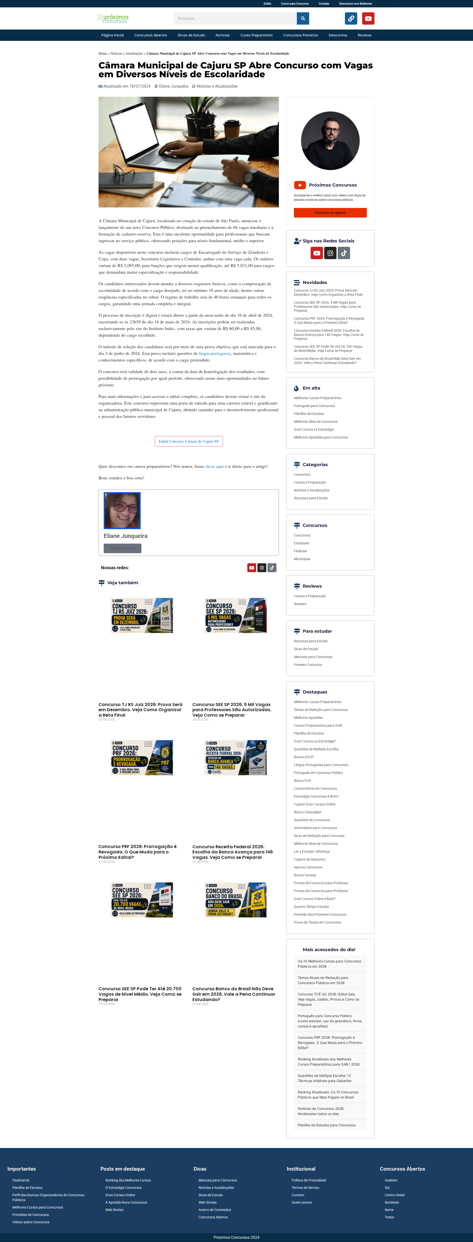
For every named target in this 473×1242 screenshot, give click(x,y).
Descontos (338, 35)
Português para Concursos (314, 406)
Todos (389, 1217)
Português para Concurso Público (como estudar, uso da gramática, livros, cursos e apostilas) (330, 1021)
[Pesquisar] (303, 18)
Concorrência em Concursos (315, 788)
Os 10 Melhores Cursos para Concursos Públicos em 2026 (329, 963)
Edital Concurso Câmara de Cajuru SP (189, 441)
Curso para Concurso (295, 3)
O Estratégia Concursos (123, 1188)
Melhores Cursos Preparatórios (317, 398)
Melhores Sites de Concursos (316, 422)
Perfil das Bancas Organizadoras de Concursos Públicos (48, 1197)
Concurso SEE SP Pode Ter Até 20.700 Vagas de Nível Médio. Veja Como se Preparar (140, 994)
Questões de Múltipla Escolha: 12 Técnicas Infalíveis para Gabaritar (325, 1078)
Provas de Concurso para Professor (321, 883)
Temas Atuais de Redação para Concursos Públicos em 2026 (323, 980)
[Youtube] (368, 18)
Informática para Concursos (315, 828)
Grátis (267, 3)
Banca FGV (302, 781)
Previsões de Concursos (30, 1215)
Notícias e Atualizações (127, 53)
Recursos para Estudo (311, 498)
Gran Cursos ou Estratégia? (315, 741)
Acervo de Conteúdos (215, 1210)
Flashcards (20, 1180)
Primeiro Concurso (308, 665)
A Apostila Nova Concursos (126, 1202)
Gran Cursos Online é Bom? (315, 899)
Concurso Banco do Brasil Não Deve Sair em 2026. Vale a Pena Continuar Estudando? (233, 994)
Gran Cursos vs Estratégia (314, 429)
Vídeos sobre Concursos (30, 1222)
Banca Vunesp (305, 875)
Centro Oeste (395, 1195)
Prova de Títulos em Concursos (317, 922)
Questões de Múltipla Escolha (316, 749)
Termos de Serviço (305, 1188)
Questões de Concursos (312, 820)
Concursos (302, 474)
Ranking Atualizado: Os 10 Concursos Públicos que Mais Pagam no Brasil (328, 1094)
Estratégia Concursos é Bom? (316, 796)
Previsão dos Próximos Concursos (320, 914)
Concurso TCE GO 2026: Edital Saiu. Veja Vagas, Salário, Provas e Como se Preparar (328, 999)
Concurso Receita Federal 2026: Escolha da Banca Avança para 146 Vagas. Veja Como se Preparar (232, 852)
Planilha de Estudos (309, 414)
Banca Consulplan (308, 812)
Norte (389, 1210)
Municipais (302, 559)
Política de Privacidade (309, 1180)
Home (103, 53)
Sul (387, 1188)
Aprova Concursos (308, 867)
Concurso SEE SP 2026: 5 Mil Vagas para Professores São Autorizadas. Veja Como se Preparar (231, 709)
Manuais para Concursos (313, 657)
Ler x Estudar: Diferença (312, 851)
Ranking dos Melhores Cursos (128, 1180)
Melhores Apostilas (308, 718)
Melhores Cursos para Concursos (37, 1207)
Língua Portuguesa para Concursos (321, 765)
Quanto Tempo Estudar (311, 907)
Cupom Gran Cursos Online (314, 804)
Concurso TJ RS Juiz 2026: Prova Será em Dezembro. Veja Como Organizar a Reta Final (141, 709)
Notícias (223, 35)
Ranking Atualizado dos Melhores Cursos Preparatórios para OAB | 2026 (329, 1061)
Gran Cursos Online (120, 1195)
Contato (324, 3)
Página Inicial (112, 35)
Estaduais (301, 543)
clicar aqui (214, 466)
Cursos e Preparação (310, 482)
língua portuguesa (215, 353)
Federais (300, 551)
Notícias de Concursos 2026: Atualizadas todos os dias (321, 1111)
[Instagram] (261, 567)
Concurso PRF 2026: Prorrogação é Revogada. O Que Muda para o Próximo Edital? (138, 851)
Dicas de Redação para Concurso (319, 836)
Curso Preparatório (256, 35)
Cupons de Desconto (309, 859)
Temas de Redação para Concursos (321, 710)
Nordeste (392, 1202)
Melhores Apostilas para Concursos (321, 437)
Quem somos (302, 1202)
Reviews (365, 35)
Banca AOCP (304, 757)
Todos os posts (122, 548)
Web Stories (114, 1210)
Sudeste (391, 1180)
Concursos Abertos (150, 35)
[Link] (351, 18)
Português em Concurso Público (318, 773)
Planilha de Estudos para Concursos (326, 1125)
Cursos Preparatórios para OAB (318, 725)
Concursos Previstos (300, 35)
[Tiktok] (272, 567)
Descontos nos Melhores (355, 3)
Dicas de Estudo (191, 35)
